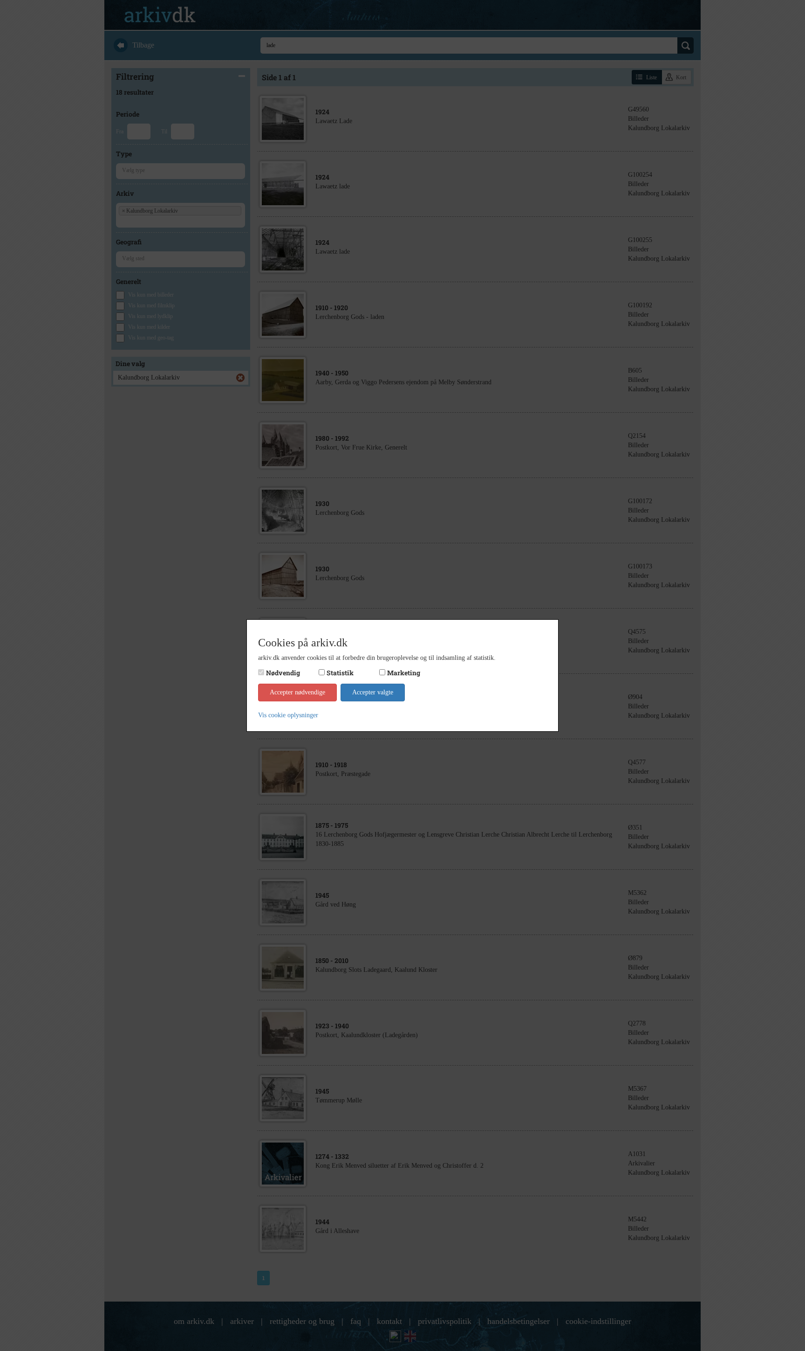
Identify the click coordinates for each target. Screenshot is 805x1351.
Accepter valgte (372, 692)
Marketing (403, 672)
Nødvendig (283, 672)
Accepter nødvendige (297, 692)
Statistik (340, 672)
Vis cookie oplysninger (288, 715)
